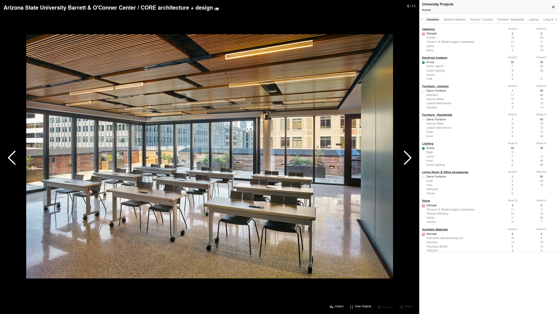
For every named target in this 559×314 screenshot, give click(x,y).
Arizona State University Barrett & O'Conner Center (69, 7)
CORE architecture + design (177, 7)
